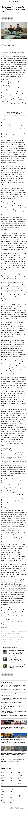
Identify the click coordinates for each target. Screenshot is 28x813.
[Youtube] (19, 795)
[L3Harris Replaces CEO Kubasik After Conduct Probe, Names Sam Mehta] (7, 748)
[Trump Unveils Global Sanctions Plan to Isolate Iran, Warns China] (20, 748)
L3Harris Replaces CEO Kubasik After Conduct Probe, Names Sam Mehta (7, 753)
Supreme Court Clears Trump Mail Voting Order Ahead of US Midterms (20, 741)
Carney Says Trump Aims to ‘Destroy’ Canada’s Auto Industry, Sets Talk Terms (16, 659)
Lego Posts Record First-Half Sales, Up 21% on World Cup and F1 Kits (17, 666)
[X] (5, 18)
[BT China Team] (3, 45)
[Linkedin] (19, 792)
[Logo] (13, 1)
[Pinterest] (8, 18)
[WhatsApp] (11, 18)
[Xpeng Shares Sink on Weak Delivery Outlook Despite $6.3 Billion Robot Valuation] (5, 652)
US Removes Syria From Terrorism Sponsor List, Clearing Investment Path (14, 716)
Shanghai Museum (6, 88)
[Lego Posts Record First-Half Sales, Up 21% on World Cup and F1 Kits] (5, 666)
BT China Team (10, 45)
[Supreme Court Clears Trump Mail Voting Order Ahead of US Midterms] (20, 735)
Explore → (5, 117)
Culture (2, 13)
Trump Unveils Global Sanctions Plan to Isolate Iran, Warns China (20, 753)
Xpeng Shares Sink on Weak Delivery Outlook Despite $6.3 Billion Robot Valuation (17, 652)
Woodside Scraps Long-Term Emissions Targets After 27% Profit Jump (13, 711)
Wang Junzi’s (5, 409)
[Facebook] (2, 18)
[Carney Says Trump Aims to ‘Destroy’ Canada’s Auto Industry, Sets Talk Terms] (5, 659)
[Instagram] (19, 791)
